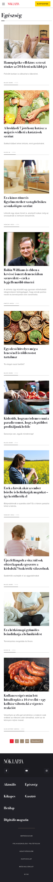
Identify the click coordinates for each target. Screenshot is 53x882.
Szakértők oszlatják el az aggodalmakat (21, 575)
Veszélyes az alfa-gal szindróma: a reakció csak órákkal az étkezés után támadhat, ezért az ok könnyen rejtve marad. (25, 717)
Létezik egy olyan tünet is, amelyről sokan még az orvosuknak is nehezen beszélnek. (26, 214)
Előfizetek (42, 4)
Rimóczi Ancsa (9, 303)
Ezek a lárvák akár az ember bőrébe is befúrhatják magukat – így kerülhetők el (26, 491)
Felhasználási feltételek (26, 843)
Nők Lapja (13, 3)
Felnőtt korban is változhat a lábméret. (21, 74)
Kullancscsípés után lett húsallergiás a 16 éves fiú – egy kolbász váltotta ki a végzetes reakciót (25, 701)
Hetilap (9, 807)
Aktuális (10, 784)
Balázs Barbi (8, 82)
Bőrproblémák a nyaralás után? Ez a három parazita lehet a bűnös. (26, 504)
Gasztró (30, 796)
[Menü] (3, 4)
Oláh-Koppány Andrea (11, 729)
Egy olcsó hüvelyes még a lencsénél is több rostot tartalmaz (21, 352)
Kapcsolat (26, 859)
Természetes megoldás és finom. (18, 641)
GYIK (26, 874)
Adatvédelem (26, 851)
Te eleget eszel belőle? (14, 364)
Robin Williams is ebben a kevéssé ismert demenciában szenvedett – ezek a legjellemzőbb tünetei (23, 275)
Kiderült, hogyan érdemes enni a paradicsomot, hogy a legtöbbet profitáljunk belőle (26, 422)
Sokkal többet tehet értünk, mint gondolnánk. (24, 143)
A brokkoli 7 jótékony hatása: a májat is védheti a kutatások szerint (25, 131)
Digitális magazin (16, 819)
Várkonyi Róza (9, 224)
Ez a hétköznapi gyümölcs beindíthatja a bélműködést (23, 631)
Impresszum (26, 836)
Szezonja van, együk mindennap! (19, 434)
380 (27, 741)
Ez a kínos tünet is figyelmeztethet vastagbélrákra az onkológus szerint (25, 201)
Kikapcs (9, 796)
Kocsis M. (7, 152)
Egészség (31, 784)
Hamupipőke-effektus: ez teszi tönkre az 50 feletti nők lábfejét (25, 64)
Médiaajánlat (26, 867)
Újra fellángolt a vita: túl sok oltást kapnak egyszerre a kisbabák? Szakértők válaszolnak (26, 564)
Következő (36, 741)
